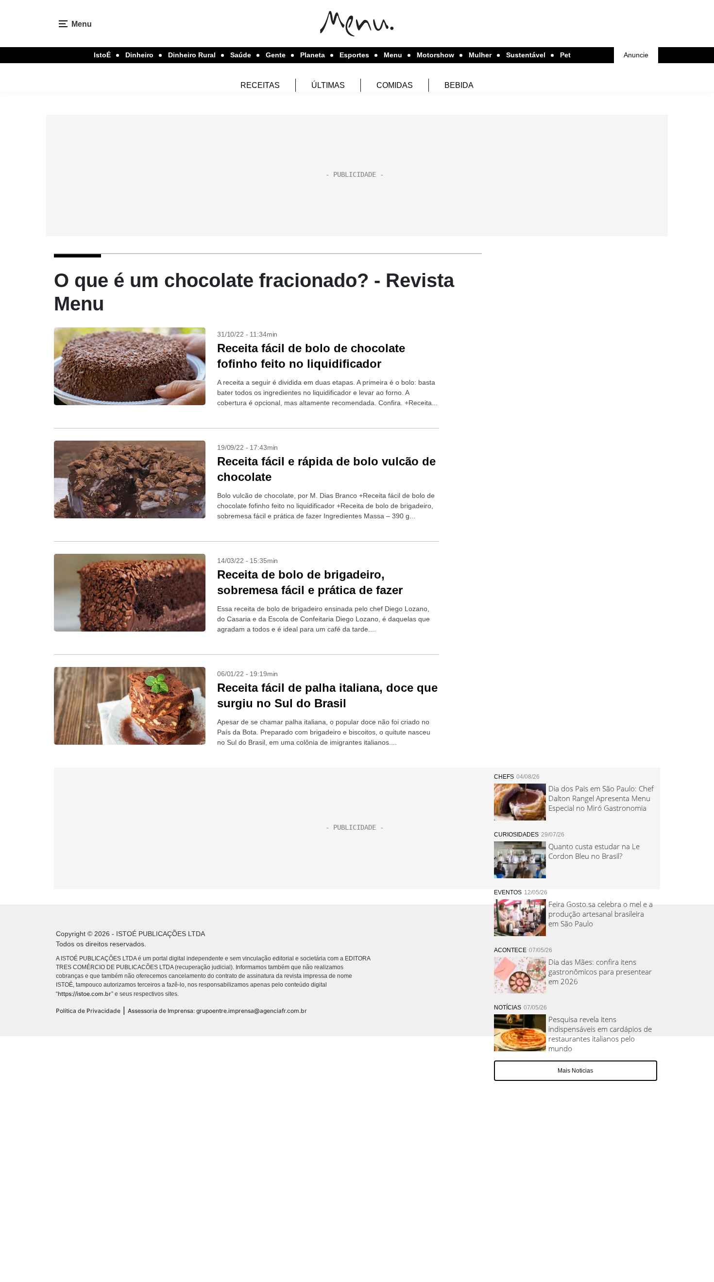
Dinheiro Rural (192, 55)
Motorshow (435, 55)
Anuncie (636, 55)
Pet (565, 55)
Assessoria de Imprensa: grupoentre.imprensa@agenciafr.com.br (217, 1010)
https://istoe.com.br (84, 993)
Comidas (394, 85)
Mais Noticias (575, 1070)
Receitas (260, 85)
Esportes (354, 55)
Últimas (328, 85)
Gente (276, 55)
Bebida (459, 85)
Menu (393, 55)
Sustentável (525, 55)
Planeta (312, 55)
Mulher (480, 55)
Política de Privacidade (88, 1010)
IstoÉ (102, 55)
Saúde (240, 55)
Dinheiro (139, 55)
